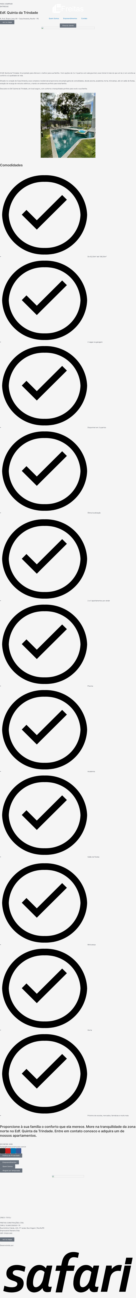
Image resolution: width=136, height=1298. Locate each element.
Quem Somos (54, 18)
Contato (84, 18)
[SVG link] (68, 1272)
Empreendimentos (70, 18)
